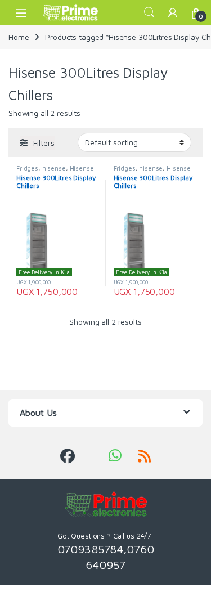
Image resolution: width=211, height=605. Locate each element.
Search (149, 12)
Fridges (27, 168)
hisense (54, 168)
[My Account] (173, 13)
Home (18, 37)
